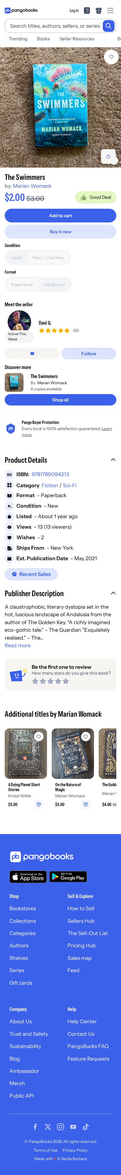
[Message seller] (32, 353)
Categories (22, 933)
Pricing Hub (82, 945)
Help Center (82, 1021)
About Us (20, 1021)
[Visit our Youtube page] (73, 1126)
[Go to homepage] (21, 10)
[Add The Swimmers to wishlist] (111, 57)
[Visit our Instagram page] (60, 1126)
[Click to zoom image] (60, 107)
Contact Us (81, 1034)
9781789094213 (50, 474)
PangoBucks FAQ (88, 1046)
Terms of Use (45, 1150)
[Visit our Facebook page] (35, 1126)
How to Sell (81, 908)
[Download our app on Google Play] (68, 876)
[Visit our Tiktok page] (85, 1126)
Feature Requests (88, 1059)
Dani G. (45, 323)
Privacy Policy (75, 1150)
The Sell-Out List (88, 933)
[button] (60, 460)
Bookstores (22, 908)
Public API (21, 1096)
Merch (17, 1083)
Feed (74, 970)
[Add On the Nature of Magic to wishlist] (85, 736)
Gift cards (20, 983)
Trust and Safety (28, 1034)
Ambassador (24, 1071)
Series (16, 970)
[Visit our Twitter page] (47, 1126)
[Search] (109, 26)
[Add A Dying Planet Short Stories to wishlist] (38, 736)
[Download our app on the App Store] (28, 877)
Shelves (18, 958)
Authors (18, 945)
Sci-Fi (70, 485)
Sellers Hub (81, 921)
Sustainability (25, 1046)
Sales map (80, 958)
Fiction (50, 485)
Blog (14, 1059)
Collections (22, 921)
